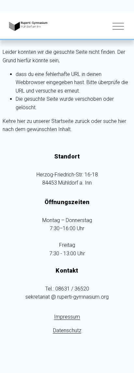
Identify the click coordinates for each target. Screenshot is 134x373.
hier (21, 121)
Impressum (67, 317)
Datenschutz (67, 330)
